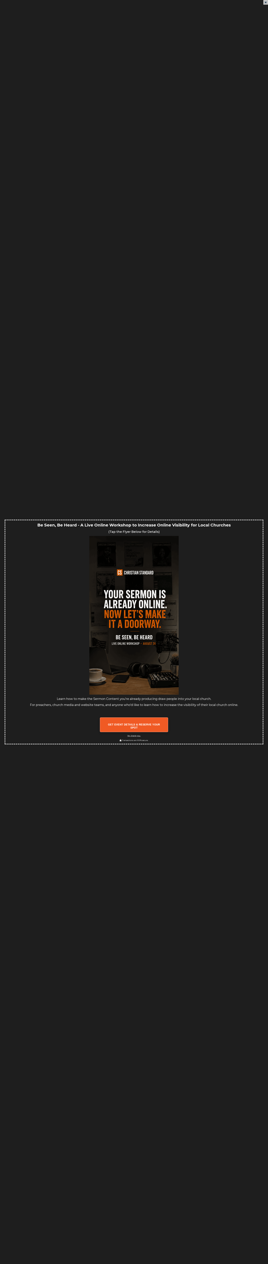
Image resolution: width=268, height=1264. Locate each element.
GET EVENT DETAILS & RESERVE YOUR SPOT (134, 726)
